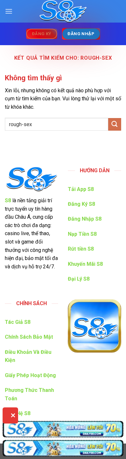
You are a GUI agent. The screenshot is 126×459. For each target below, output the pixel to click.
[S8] (63, 11)
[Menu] (9, 11)
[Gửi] (114, 124)
